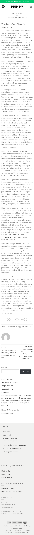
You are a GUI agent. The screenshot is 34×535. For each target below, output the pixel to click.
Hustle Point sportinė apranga (14, 445)
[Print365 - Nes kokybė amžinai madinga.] (17, 6)
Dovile (24, 17)
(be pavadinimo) (7, 386)
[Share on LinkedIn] (25, 319)
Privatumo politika (10, 438)
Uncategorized (17, 13)
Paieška (4, 368)
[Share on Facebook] (11, 319)
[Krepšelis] (31, 6)
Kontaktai (6, 432)
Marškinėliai (5, 471)
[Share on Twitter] (15, 319)
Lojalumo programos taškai (11, 492)
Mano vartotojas (7, 488)
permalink (18, 328)
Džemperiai (5, 474)
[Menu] (3, 6)
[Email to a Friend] (18, 319)
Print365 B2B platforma (12, 448)
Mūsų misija (7, 435)
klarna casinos (12, 35)
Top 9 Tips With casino (9, 382)
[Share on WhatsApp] (8, 319)
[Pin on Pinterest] (22, 319)
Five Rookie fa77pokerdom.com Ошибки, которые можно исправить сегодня (8, 352)
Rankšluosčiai (6, 477)
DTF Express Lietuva (10, 452)
